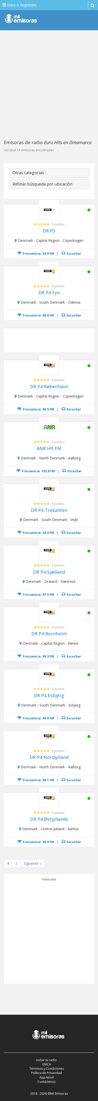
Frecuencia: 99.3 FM (38, 656)
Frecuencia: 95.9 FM (38, 842)
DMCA (46, 1064)
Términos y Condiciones (46, 1068)
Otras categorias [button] (28, 172)
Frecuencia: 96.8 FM (38, 315)
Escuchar (73, 253)
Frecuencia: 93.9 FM (38, 253)
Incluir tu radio (46, 1060)
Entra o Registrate (21, 5)
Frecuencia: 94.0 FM (38, 533)
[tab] (49, 173)
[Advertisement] (49, 84)
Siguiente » (32, 863)
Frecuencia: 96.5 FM (38, 409)
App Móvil (46, 1077)
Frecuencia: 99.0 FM (38, 718)
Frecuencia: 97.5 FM (38, 594)
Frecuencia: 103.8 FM (38, 471)
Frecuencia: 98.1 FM (38, 780)
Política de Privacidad (46, 1073)
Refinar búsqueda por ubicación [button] (42, 184)
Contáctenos (46, 1082)
